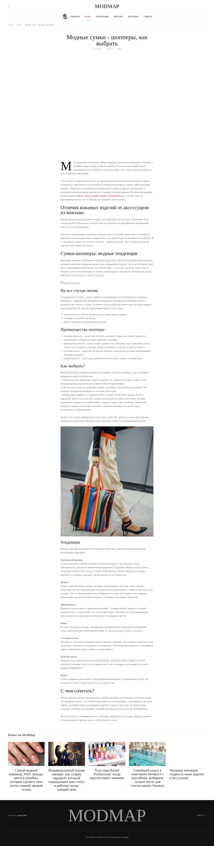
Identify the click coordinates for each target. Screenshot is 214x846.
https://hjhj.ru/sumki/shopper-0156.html (98, 195)
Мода (120, 49)
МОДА (88, 16)
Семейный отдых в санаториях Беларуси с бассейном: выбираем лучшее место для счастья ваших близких (147, 777)
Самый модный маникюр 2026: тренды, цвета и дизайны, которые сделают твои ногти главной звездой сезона (26, 779)
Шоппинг (133, 16)
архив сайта (22, 815)
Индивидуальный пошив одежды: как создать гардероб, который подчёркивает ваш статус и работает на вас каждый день (66, 779)
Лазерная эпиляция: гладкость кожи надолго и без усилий (186, 774)
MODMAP (107, 6)
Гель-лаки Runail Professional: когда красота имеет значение (107, 774)
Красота (118, 16)
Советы (148, 16)
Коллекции (102, 16)
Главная (75, 16)
